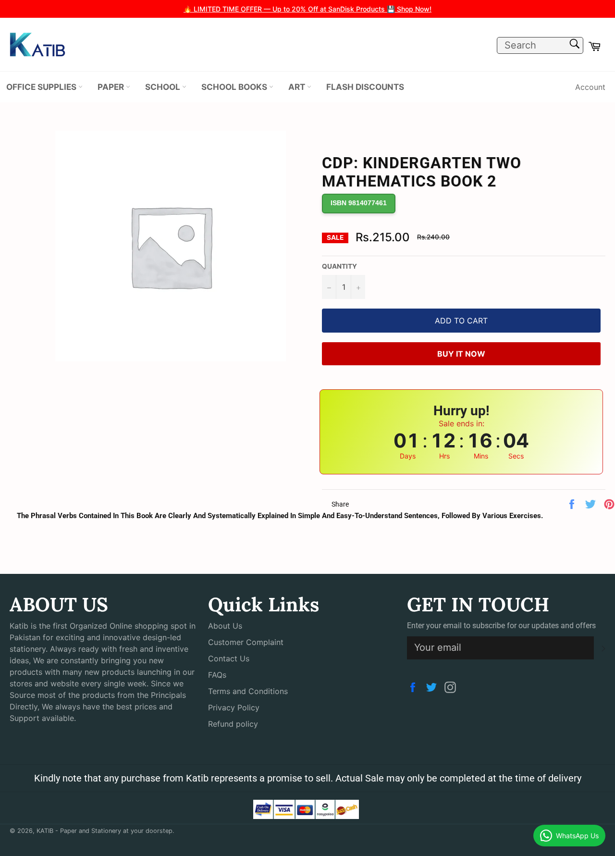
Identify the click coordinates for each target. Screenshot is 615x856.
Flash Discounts (365, 87)
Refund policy (233, 724)
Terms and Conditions (248, 691)
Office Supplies (42, 87)
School (163, 87)
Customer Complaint (245, 642)
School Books (235, 87)
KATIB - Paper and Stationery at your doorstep (104, 830)
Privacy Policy (233, 707)
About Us (225, 626)
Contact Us (228, 658)
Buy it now (461, 354)
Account (590, 87)
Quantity (339, 266)
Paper (112, 87)
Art (297, 87)
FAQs (217, 675)
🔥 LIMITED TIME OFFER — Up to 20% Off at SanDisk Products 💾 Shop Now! (307, 9)
